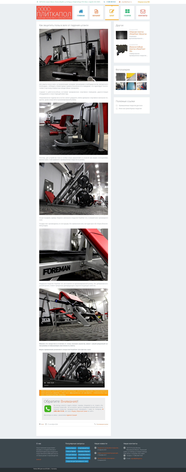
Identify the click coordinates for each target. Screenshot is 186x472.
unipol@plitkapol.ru (126, 2)
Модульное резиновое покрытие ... (108, 448)
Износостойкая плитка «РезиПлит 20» (137, 49)
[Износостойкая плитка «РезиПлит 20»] (121, 50)
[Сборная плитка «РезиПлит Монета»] (121, 35)
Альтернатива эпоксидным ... (106, 458)
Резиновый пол (71, 458)
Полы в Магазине (84, 458)
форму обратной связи (79, 411)
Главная (81, 16)
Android (38, 459)
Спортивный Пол (83, 448)
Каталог (96, 16)
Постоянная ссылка (102, 424)
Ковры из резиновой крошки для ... (108, 453)
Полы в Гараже (71, 451)
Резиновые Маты (84, 455)
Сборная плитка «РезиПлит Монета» (138, 33)
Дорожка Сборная (83, 451)
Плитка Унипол (71, 448)
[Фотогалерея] (120, 77)
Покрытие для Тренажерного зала (77, 461)
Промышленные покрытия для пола (130, 105)
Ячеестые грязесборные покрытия (130, 108)
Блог (112, 16)
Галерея (127, 16)
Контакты (142, 16)
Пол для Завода (71, 455)
